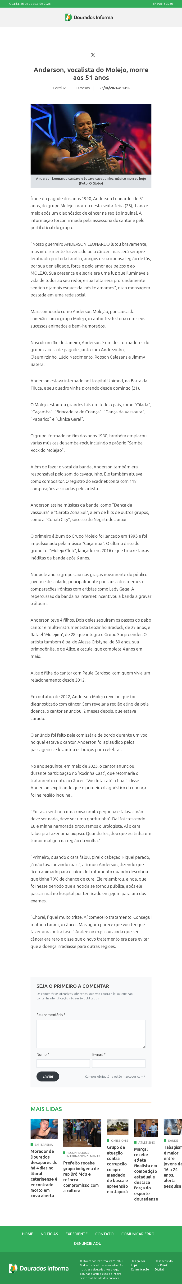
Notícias (49, 1234)
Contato (104, 1234)
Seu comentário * (50, 1015)
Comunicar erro (138, 1234)
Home (27, 1234)
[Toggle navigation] (9, 17)
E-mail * (98, 1054)
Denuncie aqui (88, 1243)
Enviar (47, 1076)
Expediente (77, 1234)
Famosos (83, 88)
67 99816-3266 (163, 3)
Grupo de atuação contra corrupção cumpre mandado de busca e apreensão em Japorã (117, 1169)
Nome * (42, 1054)
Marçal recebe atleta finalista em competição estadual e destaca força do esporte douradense (146, 1174)
